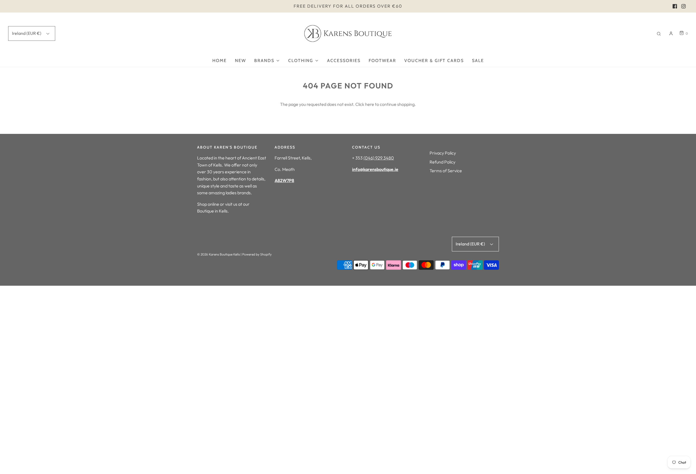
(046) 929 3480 (378, 158)
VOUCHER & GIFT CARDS (434, 60)
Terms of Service (446, 170)
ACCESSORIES (344, 60)
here (369, 104)
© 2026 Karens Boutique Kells (218, 254)
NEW (240, 60)
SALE (478, 60)
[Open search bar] (659, 33)
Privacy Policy (443, 153)
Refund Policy (442, 162)
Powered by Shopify (257, 254)
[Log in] (671, 33)
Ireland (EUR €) (27, 33)
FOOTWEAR (382, 60)
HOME (219, 60)
